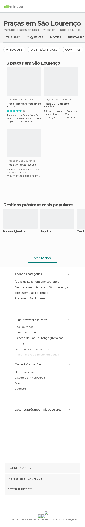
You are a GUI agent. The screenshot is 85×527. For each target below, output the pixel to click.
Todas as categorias (28, 274)
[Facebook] (36, 504)
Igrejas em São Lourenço (31, 292)
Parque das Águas (27, 332)
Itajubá (46, 231)
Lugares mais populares (31, 319)
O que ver (35, 37)
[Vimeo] (47, 504)
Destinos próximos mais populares (38, 205)
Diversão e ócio (43, 49)
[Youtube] (52, 504)
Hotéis (55, 37)
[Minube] (13, 6)
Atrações (14, 49)
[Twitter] (41, 504)
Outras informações (28, 364)
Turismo (13, 37)
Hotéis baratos (24, 372)
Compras (72, 49)
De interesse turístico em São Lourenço (41, 287)
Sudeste (20, 388)
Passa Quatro (14, 231)
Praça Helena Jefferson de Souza (24, 105)
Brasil (18, 383)
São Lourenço (24, 326)
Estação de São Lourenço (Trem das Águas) (39, 340)
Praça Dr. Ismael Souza (21, 165)
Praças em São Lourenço (31, 298)
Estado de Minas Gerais (30, 377)
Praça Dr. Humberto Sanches (56, 105)
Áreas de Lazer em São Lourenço (37, 281)
